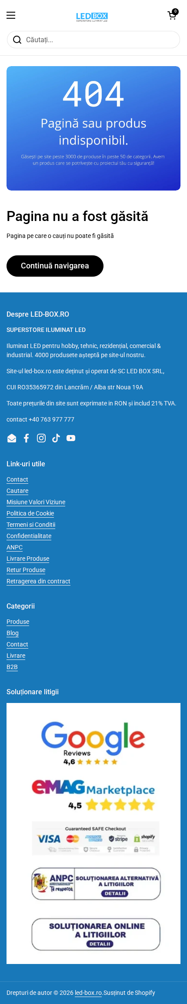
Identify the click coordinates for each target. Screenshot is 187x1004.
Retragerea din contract (38, 581)
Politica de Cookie (30, 513)
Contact (17, 479)
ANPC (15, 547)
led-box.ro (88, 992)
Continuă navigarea (55, 265)
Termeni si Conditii (31, 524)
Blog (13, 632)
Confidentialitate (29, 535)
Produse (18, 621)
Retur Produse (26, 569)
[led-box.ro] (91, 15)
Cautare (17, 490)
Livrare (16, 655)
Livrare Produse (28, 558)
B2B (12, 666)
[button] (171, 15)
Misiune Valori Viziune (36, 502)
